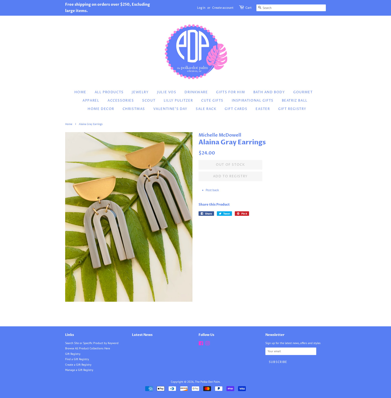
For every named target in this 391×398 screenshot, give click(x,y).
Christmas (134, 109)
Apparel (90, 100)
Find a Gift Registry (77, 359)
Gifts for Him (230, 92)
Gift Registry (292, 109)
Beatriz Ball (295, 100)
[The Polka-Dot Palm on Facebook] (201, 344)
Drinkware (196, 92)
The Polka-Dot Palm (207, 382)
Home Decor (101, 109)
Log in (201, 8)
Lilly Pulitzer (178, 100)
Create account (223, 8)
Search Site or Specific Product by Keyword (92, 343)
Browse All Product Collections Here (87, 348)
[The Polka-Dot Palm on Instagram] (207, 344)
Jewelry (140, 92)
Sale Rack (206, 109)
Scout (148, 100)
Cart (248, 8)
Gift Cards (236, 109)
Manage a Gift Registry (79, 370)
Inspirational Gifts (252, 100)
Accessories (121, 100)
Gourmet (303, 92)
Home (80, 92)
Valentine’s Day (170, 109)
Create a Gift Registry (78, 364)
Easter (263, 109)
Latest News (142, 335)
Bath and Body (269, 92)
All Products (109, 92)
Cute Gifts (212, 100)
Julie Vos (166, 92)
